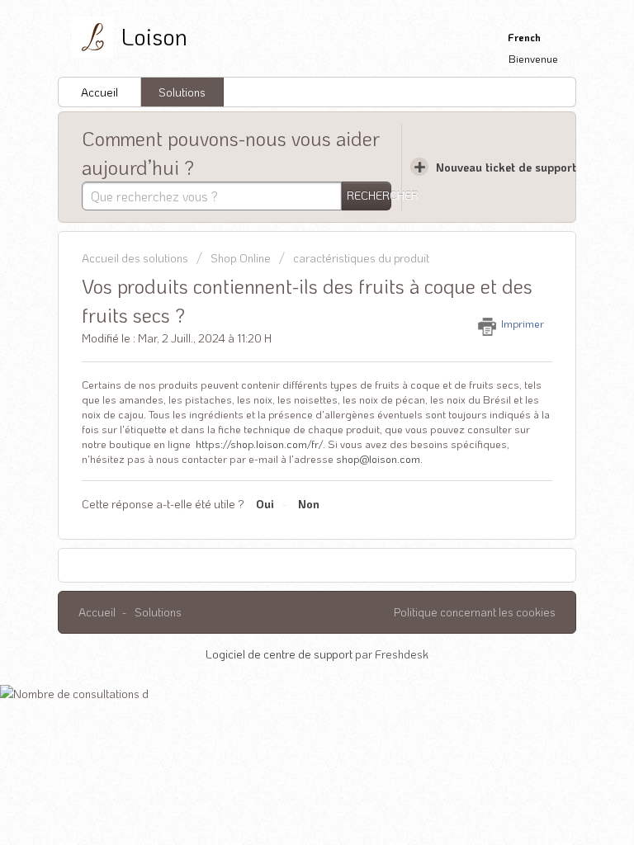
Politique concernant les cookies (475, 612)
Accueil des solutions (136, 258)
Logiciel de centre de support (280, 654)
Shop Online (241, 258)
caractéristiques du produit (361, 258)
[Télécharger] (286, 410)
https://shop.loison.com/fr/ (259, 444)
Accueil (99, 92)
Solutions (182, 92)
